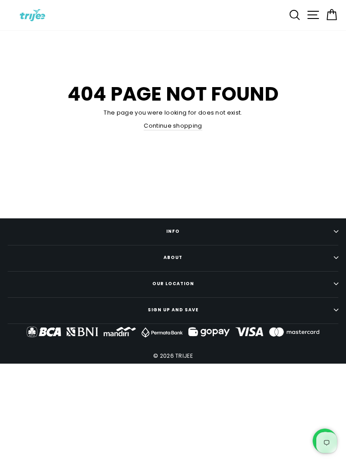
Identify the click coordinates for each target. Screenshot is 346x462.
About (173, 257)
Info (173, 231)
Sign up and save (173, 310)
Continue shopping (173, 125)
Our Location (173, 283)
